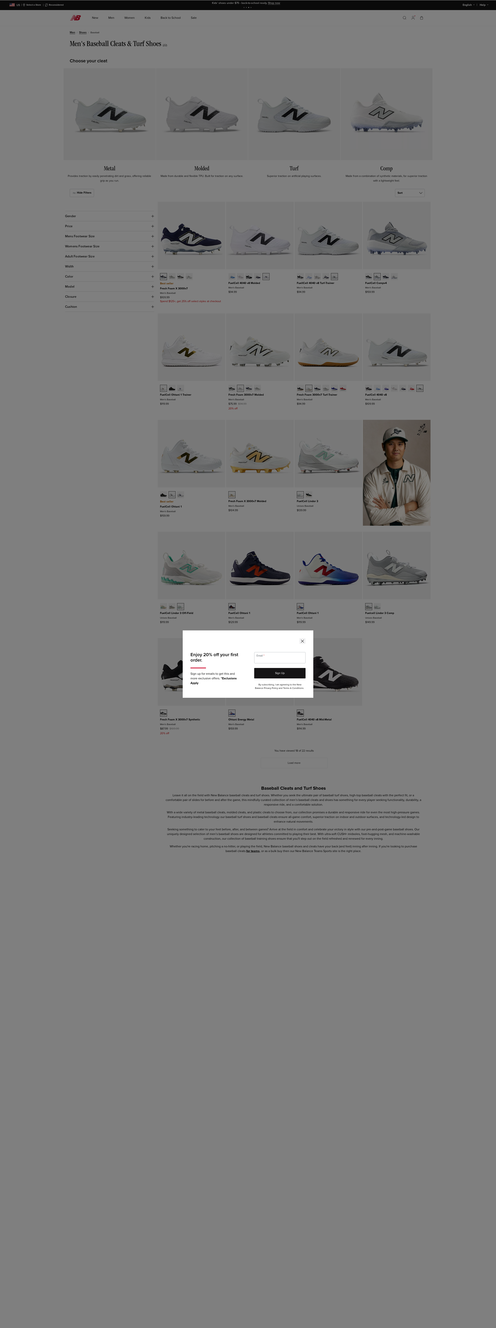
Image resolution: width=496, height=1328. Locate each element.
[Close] (302, 641)
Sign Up (280, 673)
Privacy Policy (271, 688)
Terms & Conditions (293, 688)
